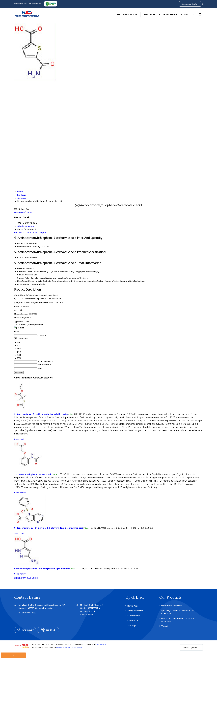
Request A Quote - (190, 4)
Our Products (129, 14)
